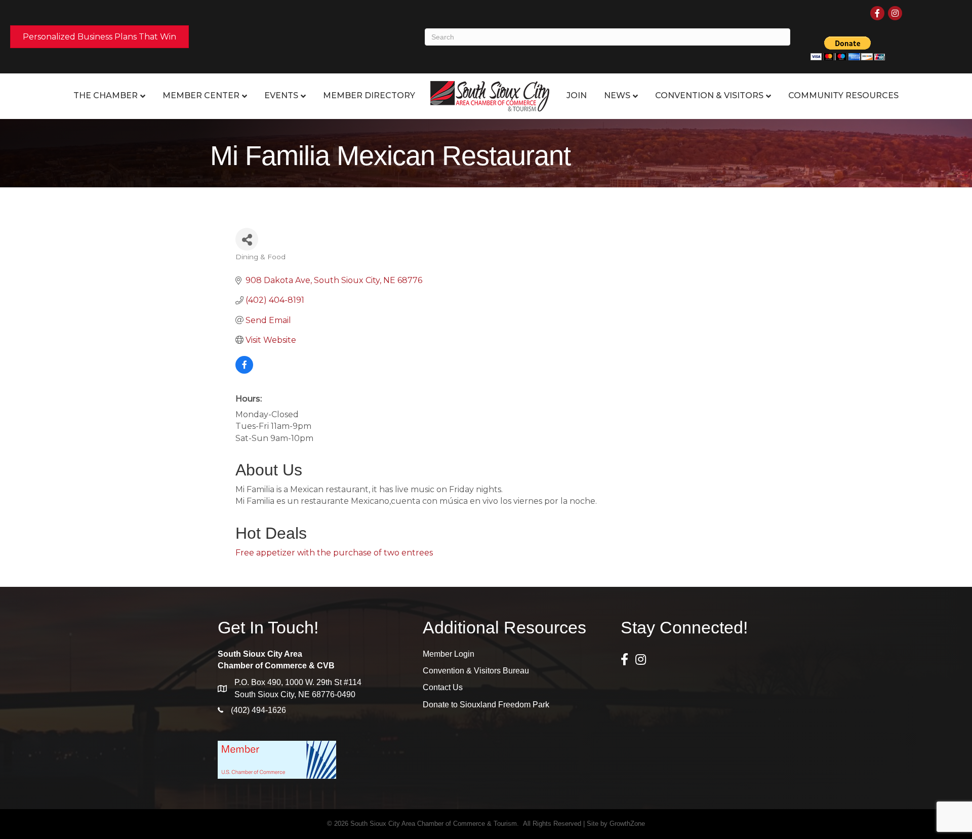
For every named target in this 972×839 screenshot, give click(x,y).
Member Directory (369, 95)
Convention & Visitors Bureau (476, 670)
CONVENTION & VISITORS (709, 95)
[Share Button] (246, 239)
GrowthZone (627, 823)
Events (281, 95)
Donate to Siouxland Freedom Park (486, 704)
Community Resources (843, 95)
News (617, 95)
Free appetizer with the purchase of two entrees (334, 552)
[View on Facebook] (244, 371)
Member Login (448, 654)
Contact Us (443, 687)
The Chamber (105, 95)
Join (576, 95)
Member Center (201, 95)
